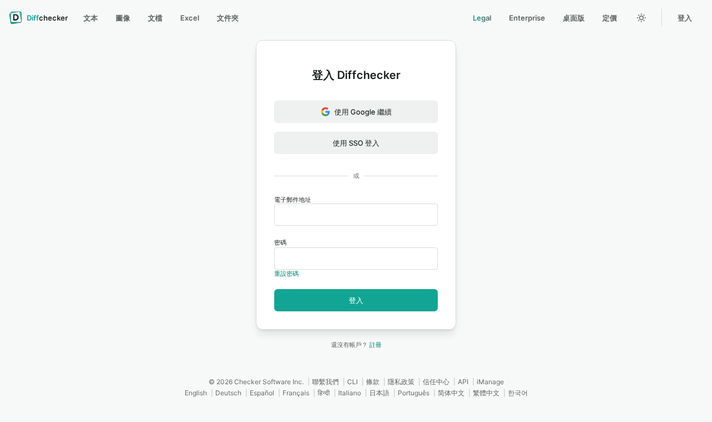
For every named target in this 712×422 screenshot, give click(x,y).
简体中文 (451, 393)
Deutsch (228, 393)
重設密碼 (286, 273)
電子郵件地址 (292, 199)
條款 (372, 382)
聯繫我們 (325, 382)
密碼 (280, 242)
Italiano (349, 393)
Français (296, 393)
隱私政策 (401, 382)
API (463, 382)
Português (413, 393)
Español (262, 393)
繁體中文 (486, 393)
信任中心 (436, 382)
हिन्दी (324, 393)
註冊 (375, 345)
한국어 (518, 393)
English (196, 393)
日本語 (379, 393)
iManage (490, 382)
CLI (352, 382)
